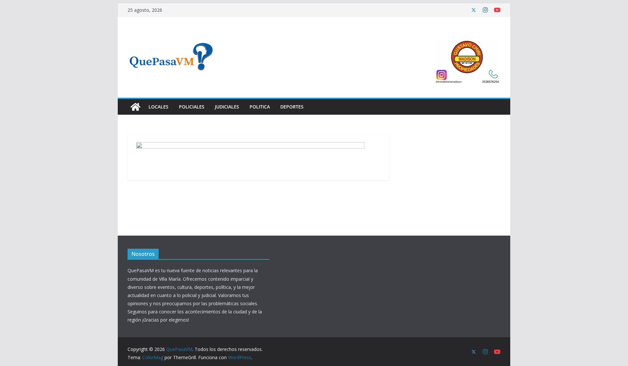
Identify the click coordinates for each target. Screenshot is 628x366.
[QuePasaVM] (135, 107)
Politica (260, 107)
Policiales (191, 107)
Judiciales (227, 107)
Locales (158, 107)
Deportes (292, 107)
